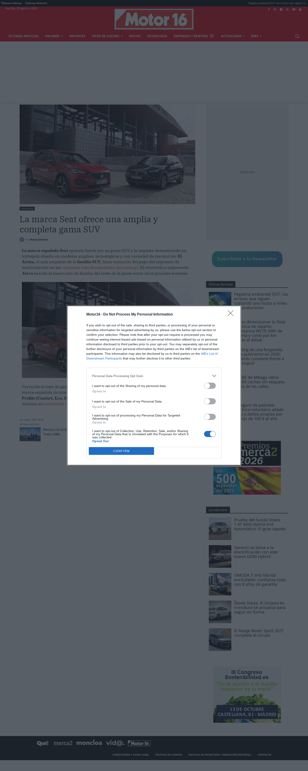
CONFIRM (121, 451)
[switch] (210, 386)
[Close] (232, 314)
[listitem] (154, 375)
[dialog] (154, 385)
